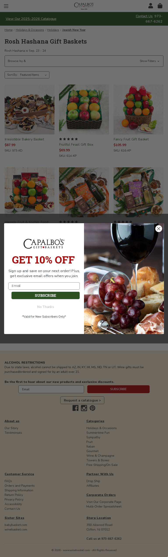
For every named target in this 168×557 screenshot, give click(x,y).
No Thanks (45, 306)
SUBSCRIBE (45, 295)
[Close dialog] (158, 228)
